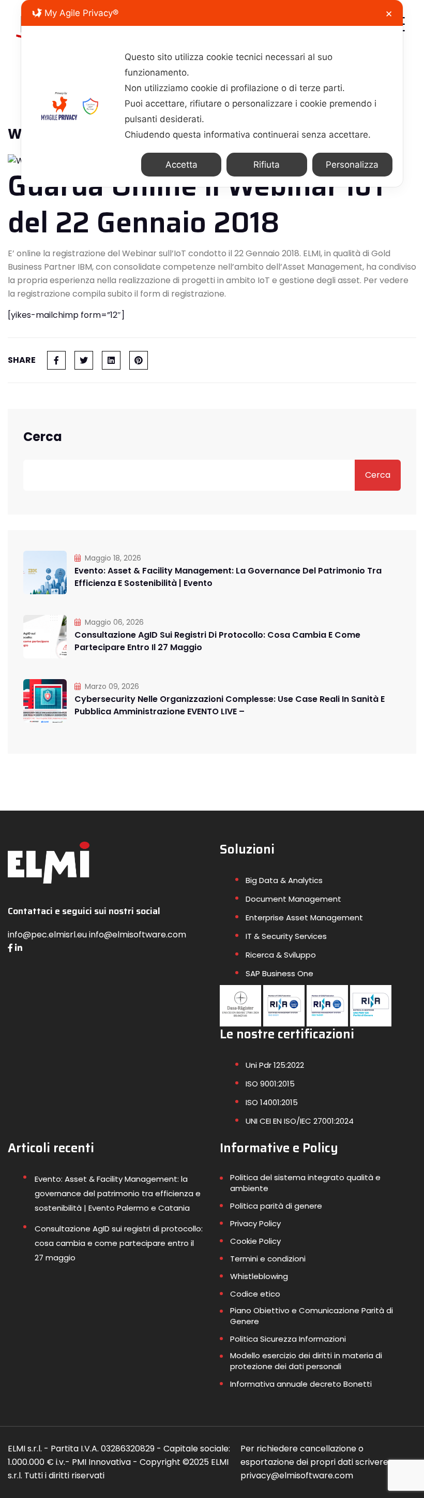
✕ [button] (388, 14)
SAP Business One (279, 973)
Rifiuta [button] (266, 164)
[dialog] (212, 93)
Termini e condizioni (268, 1258)
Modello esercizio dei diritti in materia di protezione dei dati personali (306, 1361)
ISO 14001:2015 (272, 1102)
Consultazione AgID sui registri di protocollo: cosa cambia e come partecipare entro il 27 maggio (217, 641)
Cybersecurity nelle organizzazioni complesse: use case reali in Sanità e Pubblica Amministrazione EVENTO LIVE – (229, 705)
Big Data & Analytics (284, 880)
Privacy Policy (255, 1223)
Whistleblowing (259, 1276)
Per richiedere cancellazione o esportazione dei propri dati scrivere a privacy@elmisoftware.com (318, 1462)
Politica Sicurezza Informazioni (288, 1338)
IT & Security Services (286, 936)
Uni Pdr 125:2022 (275, 1065)
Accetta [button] (181, 164)
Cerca (42, 437)
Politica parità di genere (276, 1205)
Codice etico (255, 1293)
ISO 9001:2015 (270, 1083)
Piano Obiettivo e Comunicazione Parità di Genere (311, 1316)
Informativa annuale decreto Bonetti (301, 1383)
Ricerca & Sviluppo (281, 954)
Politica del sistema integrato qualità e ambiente (305, 1183)
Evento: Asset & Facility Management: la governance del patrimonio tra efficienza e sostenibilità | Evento (228, 577)
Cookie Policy (255, 1241)
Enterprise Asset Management (304, 917)
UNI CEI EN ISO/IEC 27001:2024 (300, 1120)
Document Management (293, 898)
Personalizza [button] (352, 164)
